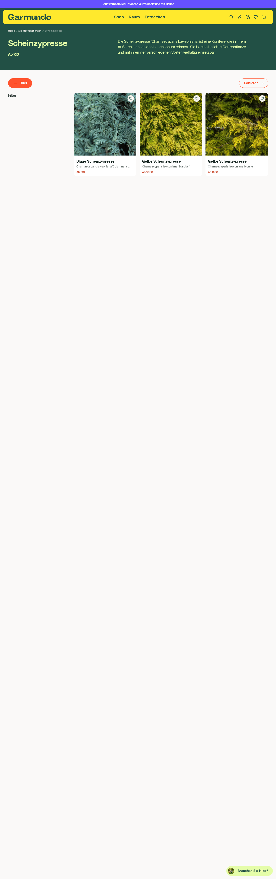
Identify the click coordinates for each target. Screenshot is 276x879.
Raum (134, 17)
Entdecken (155, 17)
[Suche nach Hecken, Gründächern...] (232, 17)
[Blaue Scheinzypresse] (105, 124)
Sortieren (251, 83)
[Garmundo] (29, 17)
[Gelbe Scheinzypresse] (171, 124)
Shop (119, 17)
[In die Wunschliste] (130, 98)
